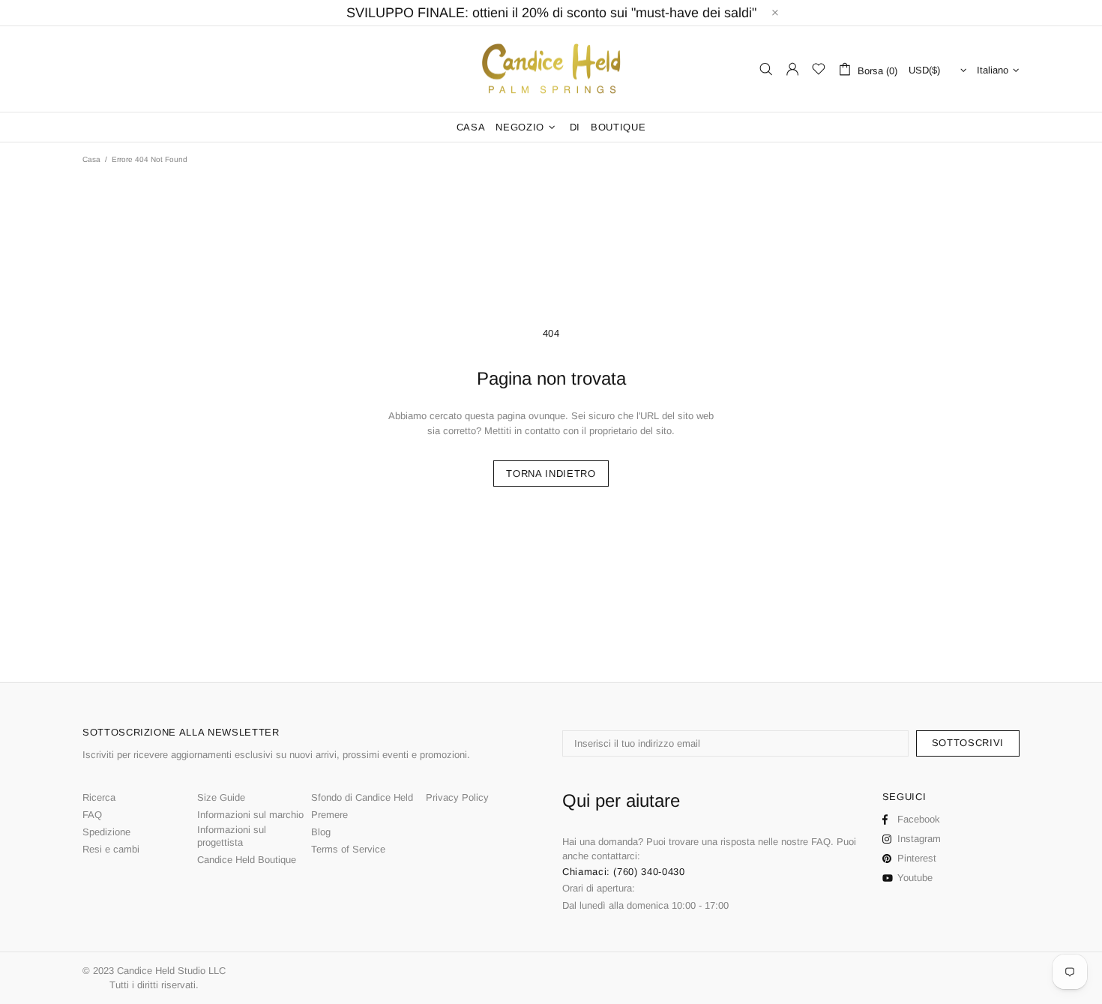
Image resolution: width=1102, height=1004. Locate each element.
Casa (91, 159)
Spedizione (106, 832)
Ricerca (98, 797)
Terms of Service (348, 849)
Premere (329, 814)
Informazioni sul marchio (250, 814)
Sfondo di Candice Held (362, 797)
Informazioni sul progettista (231, 836)
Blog (321, 832)
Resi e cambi (110, 849)
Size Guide (221, 797)
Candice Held (551, 69)
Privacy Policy (457, 797)
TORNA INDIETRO (550, 473)
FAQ (92, 814)
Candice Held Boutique (246, 859)
